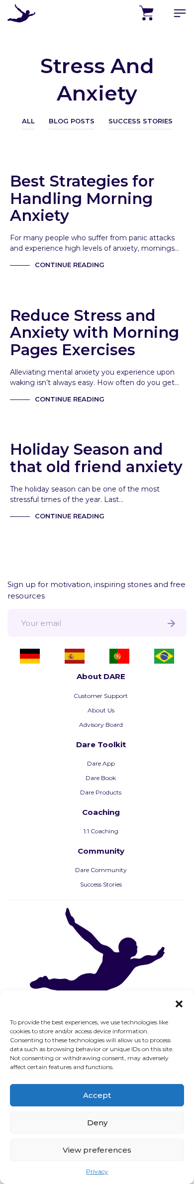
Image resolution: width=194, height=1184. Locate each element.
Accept (97, 1095)
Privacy (97, 1171)
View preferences (97, 1150)
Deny (97, 1122)
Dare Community (101, 870)
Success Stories (140, 121)
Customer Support (101, 695)
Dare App (101, 763)
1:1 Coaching (101, 831)
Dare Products (100, 792)
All (28, 121)
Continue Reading (69, 265)
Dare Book (101, 778)
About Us (101, 710)
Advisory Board (101, 724)
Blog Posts (72, 121)
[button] (179, 1003)
